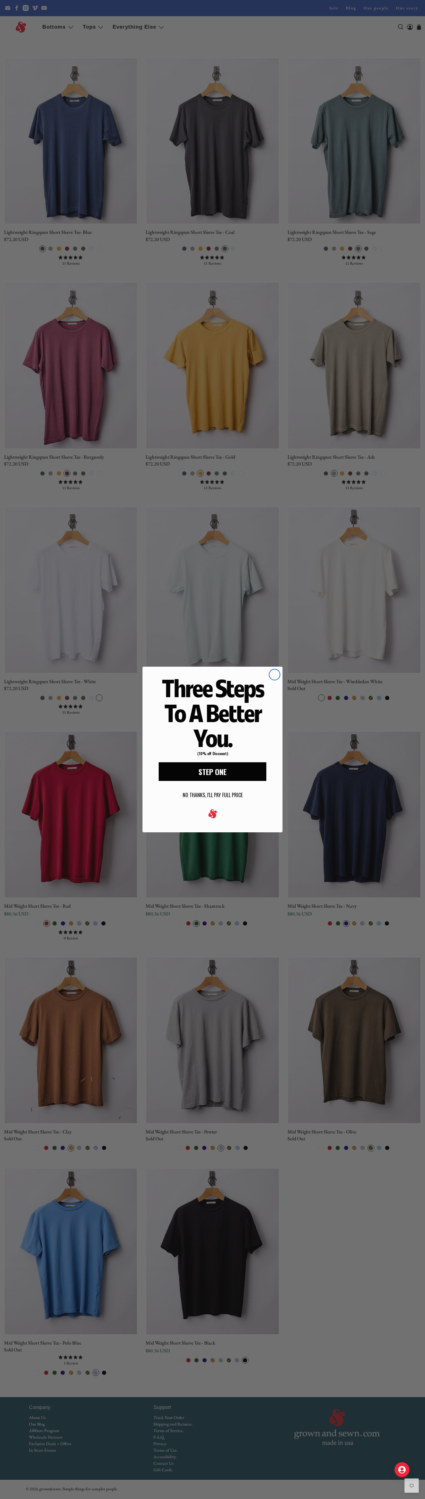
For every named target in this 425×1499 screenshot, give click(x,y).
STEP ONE (212, 771)
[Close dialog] (274, 674)
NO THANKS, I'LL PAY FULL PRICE (213, 795)
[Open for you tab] (402, 1469)
